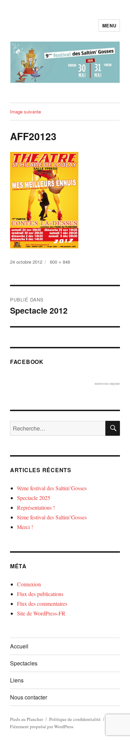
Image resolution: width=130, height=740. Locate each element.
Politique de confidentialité (75, 719)
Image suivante (25, 111)
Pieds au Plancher (26, 719)
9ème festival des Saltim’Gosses (52, 488)
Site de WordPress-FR (41, 613)
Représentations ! (36, 507)
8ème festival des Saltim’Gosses (52, 517)
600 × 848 (60, 261)
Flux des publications (40, 593)
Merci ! (25, 526)
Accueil (19, 646)
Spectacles (23, 663)
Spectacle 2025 (33, 497)
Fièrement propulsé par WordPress (41, 726)
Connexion (29, 584)
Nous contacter (28, 697)
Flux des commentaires (42, 603)
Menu (109, 25)
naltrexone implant (107, 384)
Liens (17, 680)
